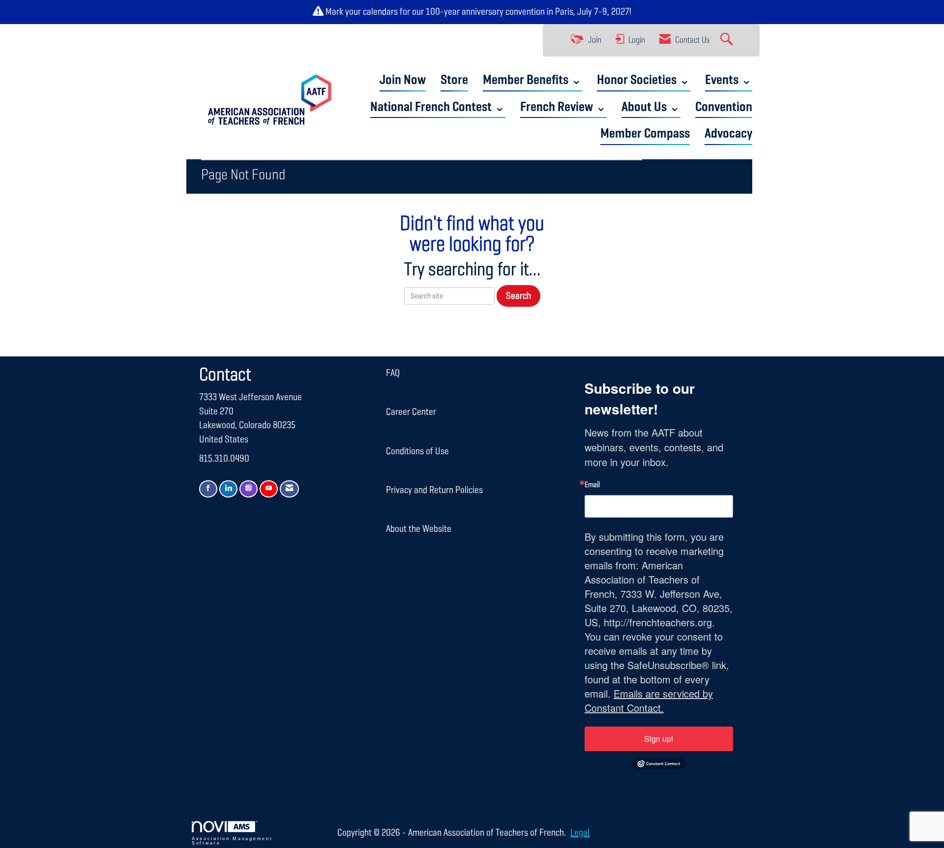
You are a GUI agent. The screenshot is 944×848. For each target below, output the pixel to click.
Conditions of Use (417, 451)
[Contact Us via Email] (289, 488)
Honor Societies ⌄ (643, 80)
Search (518, 296)
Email (592, 485)
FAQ (393, 373)
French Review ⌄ (563, 107)
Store (454, 80)
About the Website (418, 529)
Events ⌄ (728, 80)
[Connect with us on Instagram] (248, 488)
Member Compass (645, 134)
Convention (723, 107)
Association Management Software (232, 841)
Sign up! (658, 738)
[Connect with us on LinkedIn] (228, 488)
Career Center (411, 412)
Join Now (403, 80)
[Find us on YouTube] (269, 488)
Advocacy (728, 134)
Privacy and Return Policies (434, 490)
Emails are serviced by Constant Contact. (649, 700)
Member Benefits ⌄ (532, 80)
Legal (580, 832)
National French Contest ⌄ (437, 107)
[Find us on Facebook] (208, 488)
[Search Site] (727, 40)
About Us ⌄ (650, 107)
